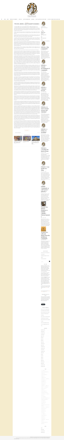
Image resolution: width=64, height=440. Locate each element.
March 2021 (42, 360)
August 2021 (42, 352)
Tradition (43, 419)
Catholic (43, 373)
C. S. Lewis (43, 370)
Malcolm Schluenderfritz (18, 132)
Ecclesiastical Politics (26, 141)
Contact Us (20, 19)
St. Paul (42, 412)
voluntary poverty (44, 422)
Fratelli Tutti (43, 388)
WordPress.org (43, 432)
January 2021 (42, 363)
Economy (43, 385)
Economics (43, 384)
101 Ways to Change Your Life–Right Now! (53, 19)
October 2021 (42, 349)
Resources (32, 19)
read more (26, 130)
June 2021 (42, 355)
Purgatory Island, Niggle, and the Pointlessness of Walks (35, 142)
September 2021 (43, 351)
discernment (43, 381)
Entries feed (42, 429)
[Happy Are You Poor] (32, 10)
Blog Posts (26, 22)
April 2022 (42, 340)
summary (46, 287)
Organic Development (44, 399)
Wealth (42, 423)
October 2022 (42, 334)
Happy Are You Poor (44, 392)
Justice (42, 395)
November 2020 (43, 366)
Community (43, 377)
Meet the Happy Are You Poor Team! (41, 19)
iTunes (43, 33)
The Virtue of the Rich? (43, 258)
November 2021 (43, 348)
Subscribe (42, 32)
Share (44, 32)
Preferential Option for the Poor (45, 405)
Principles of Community (13, 19)
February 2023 (42, 331)
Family (47, 385)
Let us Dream (43, 396)
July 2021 (42, 354)
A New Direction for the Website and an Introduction (45, 313)
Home (5, 19)
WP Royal (18, 438)
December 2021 (43, 346)
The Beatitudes (43, 415)
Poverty (43, 403)
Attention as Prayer (46, 322)
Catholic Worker (44, 374)
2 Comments (38, 132)
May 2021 (42, 357)
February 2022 (42, 343)
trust (47, 419)
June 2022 (42, 337)
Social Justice (43, 408)
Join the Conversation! (26, 19)
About (8, 19)
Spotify (42, 33)
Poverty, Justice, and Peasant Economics (26, 24)
